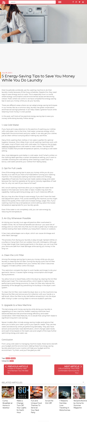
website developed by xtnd (43, 421)
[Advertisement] (43, 56)
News (11, 361)
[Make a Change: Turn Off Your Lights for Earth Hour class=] (22, 392)
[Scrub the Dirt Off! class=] (50, 392)
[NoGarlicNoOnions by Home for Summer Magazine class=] (79, 392)
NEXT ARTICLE (71, 366)
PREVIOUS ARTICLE (18, 366)
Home (8, 358)
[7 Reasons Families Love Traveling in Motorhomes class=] (65, 392)
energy (13, 358)
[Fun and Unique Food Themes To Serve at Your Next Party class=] (36, 392)
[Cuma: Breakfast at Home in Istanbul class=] (8, 392)
